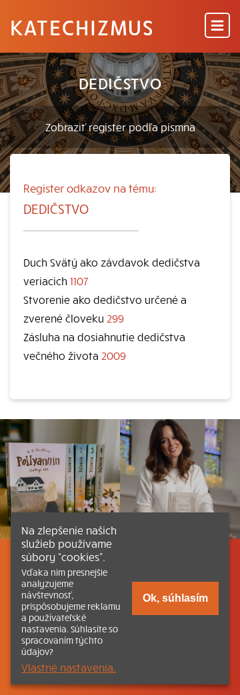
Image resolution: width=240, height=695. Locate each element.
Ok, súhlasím (175, 598)
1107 (79, 280)
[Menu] (217, 26)
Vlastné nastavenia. (68, 667)
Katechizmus (82, 26)
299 (115, 318)
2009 (113, 355)
